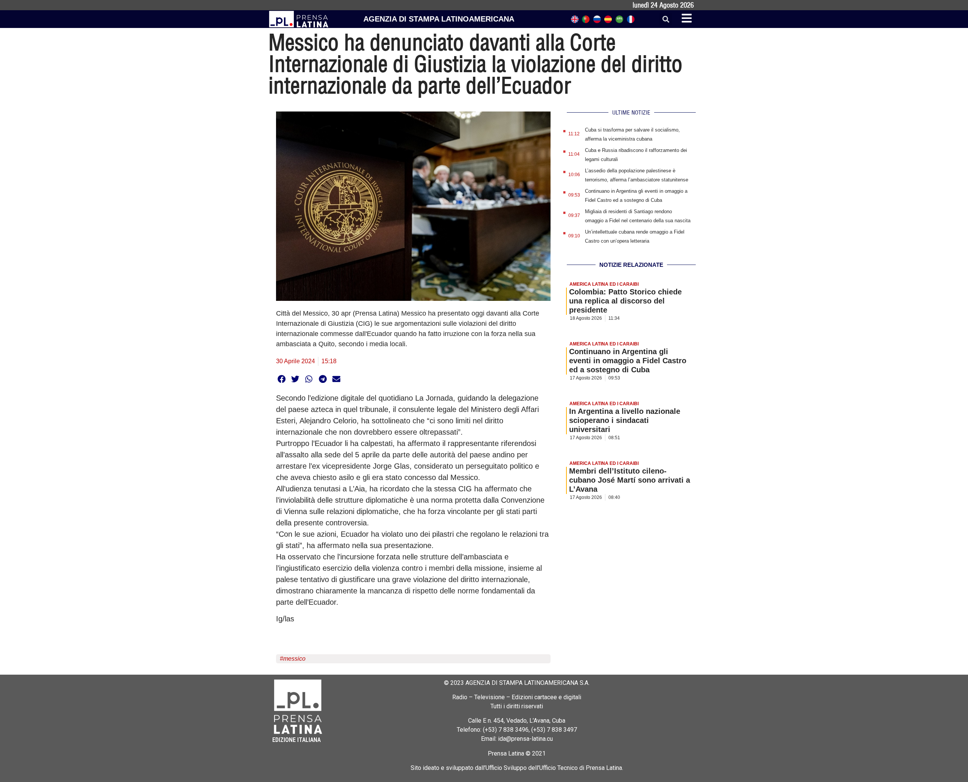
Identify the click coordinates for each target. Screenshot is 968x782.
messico (294, 658)
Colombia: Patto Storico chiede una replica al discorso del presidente (625, 301)
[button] (665, 19)
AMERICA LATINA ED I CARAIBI (604, 284)
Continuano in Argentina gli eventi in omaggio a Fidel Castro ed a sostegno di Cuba (627, 360)
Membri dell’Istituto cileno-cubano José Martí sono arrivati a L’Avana (629, 480)
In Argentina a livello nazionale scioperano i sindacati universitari (624, 420)
